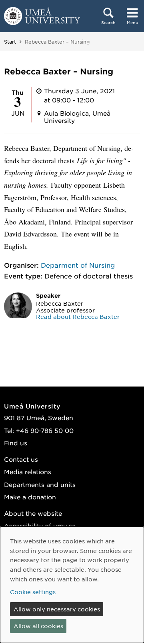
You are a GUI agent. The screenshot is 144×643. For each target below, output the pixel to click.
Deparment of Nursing (78, 265)
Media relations (27, 471)
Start (10, 41)
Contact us (21, 459)
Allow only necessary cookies (57, 609)
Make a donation (30, 497)
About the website (33, 513)
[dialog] (72, 585)
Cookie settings (33, 591)
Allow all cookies (38, 625)
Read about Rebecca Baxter (78, 316)
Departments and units (40, 484)
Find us (15, 443)
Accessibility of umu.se (40, 525)
